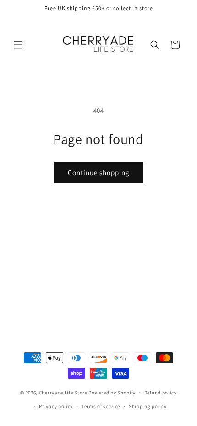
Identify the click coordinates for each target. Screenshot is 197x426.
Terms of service (101, 406)
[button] (18, 45)
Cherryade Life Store (63, 392)
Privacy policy (56, 406)
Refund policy (160, 392)
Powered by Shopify (112, 392)
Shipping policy (148, 406)
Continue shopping (99, 172)
